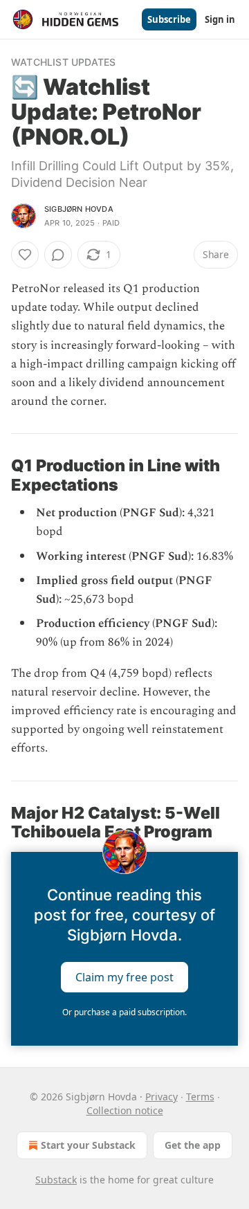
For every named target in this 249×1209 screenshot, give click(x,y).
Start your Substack (88, 1145)
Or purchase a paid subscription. (124, 1012)
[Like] (25, 255)
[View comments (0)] (58, 255)
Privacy (161, 1096)
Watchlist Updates (63, 62)
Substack (56, 1179)
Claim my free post (124, 976)
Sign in (220, 19)
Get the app (193, 1145)
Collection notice (124, 1110)
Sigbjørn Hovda (78, 209)
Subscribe (169, 19)
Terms (200, 1096)
